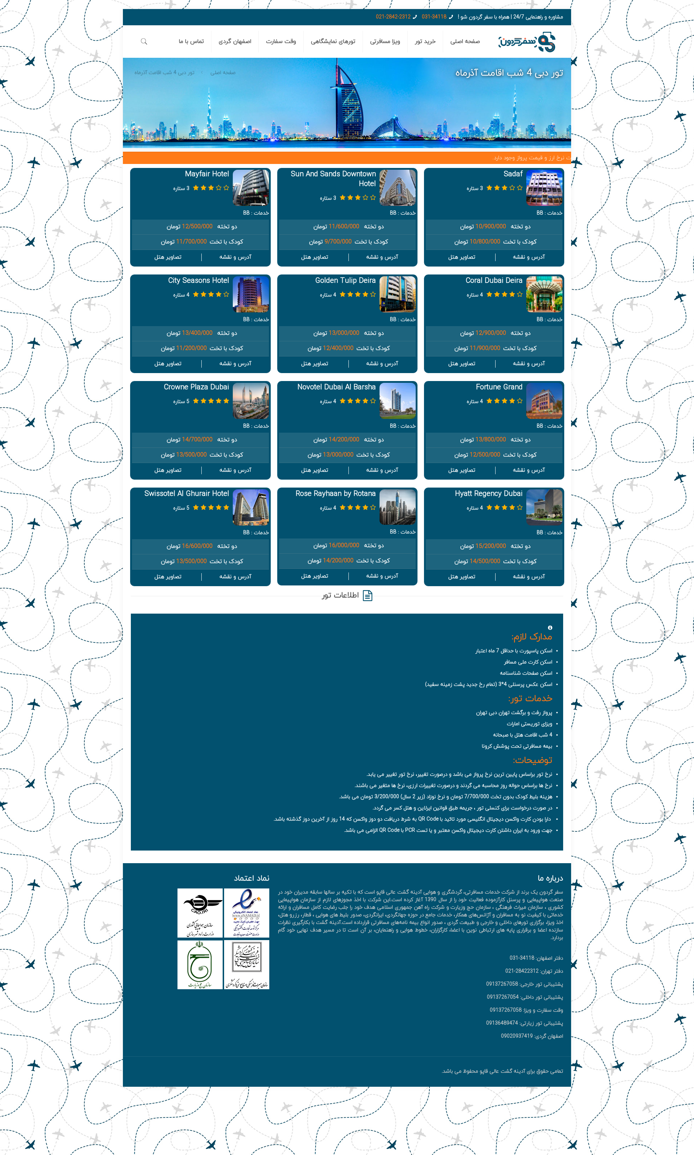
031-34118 (434, 17)
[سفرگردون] (527, 41)
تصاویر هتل (461, 257)
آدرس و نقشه (529, 257)
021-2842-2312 (393, 17)
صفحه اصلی (223, 72)
